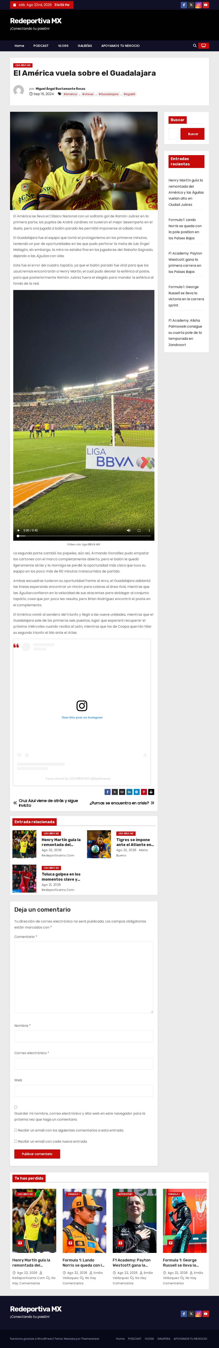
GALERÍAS (85, 46)
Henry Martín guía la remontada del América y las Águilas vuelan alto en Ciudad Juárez (186, 192)
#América (70, 94)
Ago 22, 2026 (52, 850)
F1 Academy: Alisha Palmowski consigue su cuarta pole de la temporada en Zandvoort (185, 332)
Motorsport (125, 1194)
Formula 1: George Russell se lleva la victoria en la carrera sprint (183, 1268)
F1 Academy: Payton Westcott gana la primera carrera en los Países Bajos (134, 1268)
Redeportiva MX (35, 20)
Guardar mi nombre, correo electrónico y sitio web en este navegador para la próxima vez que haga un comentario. (79, 1116)
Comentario (25, 936)
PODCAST (41, 46)
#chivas (87, 94)
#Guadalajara (108, 94)
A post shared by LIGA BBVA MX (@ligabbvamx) (78, 778)
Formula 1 (73, 1194)
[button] (195, 45)
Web (18, 1080)
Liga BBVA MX (22, 65)
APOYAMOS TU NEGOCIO (120, 46)
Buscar (178, 120)
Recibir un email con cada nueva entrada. (52, 1141)
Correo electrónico (31, 1053)
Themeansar (90, 1339)
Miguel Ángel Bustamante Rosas (60, 89)
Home (19, 46)
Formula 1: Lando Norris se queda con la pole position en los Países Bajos (83, 1268)
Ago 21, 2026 (51, 885)
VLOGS (63, 46)
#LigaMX (129, 94)
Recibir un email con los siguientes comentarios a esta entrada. (71, 1130)
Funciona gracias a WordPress (31, 1339)
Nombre (22, 1025)
